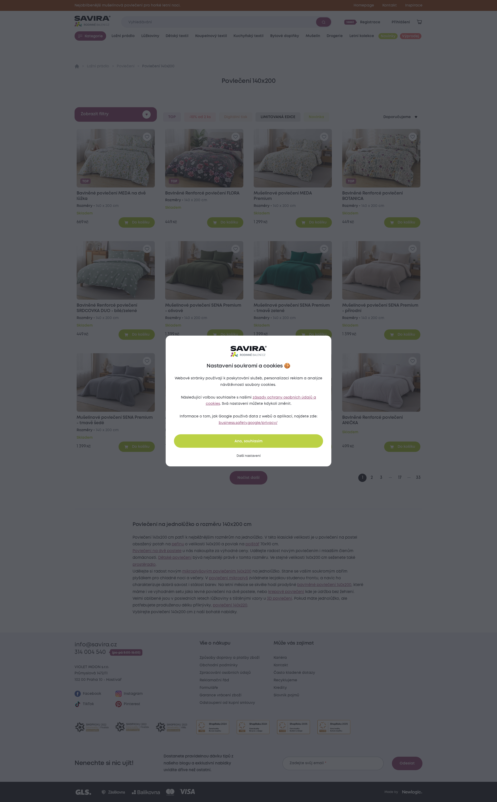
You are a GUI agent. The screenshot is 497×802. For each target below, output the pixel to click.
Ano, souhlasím (248, 441)
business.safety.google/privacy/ (248, 422)
